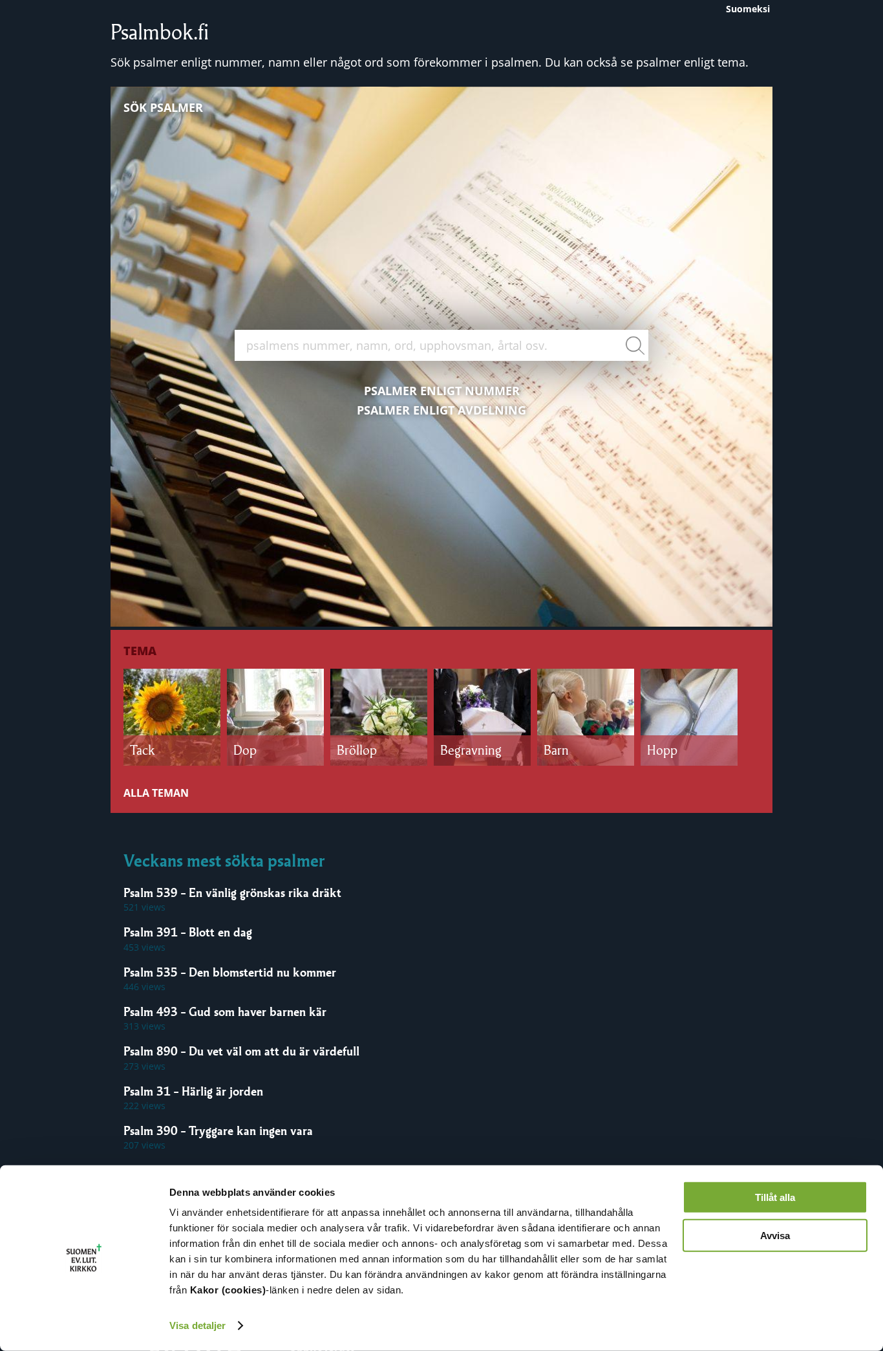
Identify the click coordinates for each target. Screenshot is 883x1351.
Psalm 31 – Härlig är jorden (193, 1091)
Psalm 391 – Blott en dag (187, 932)
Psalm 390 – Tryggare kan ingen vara (218, 1130)
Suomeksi (748, 9)
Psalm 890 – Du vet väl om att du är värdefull (241, 1051)
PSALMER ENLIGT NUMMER (442, 390)
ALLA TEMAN (156, 793)
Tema (139, 650)
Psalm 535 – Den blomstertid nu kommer (229, 972)
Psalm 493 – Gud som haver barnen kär (224, 1011)
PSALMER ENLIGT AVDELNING (441, 410)
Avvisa (775, 1234)
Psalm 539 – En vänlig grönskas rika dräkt (232, 892)
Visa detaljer (197, 1325)
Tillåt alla (775, 1197)
